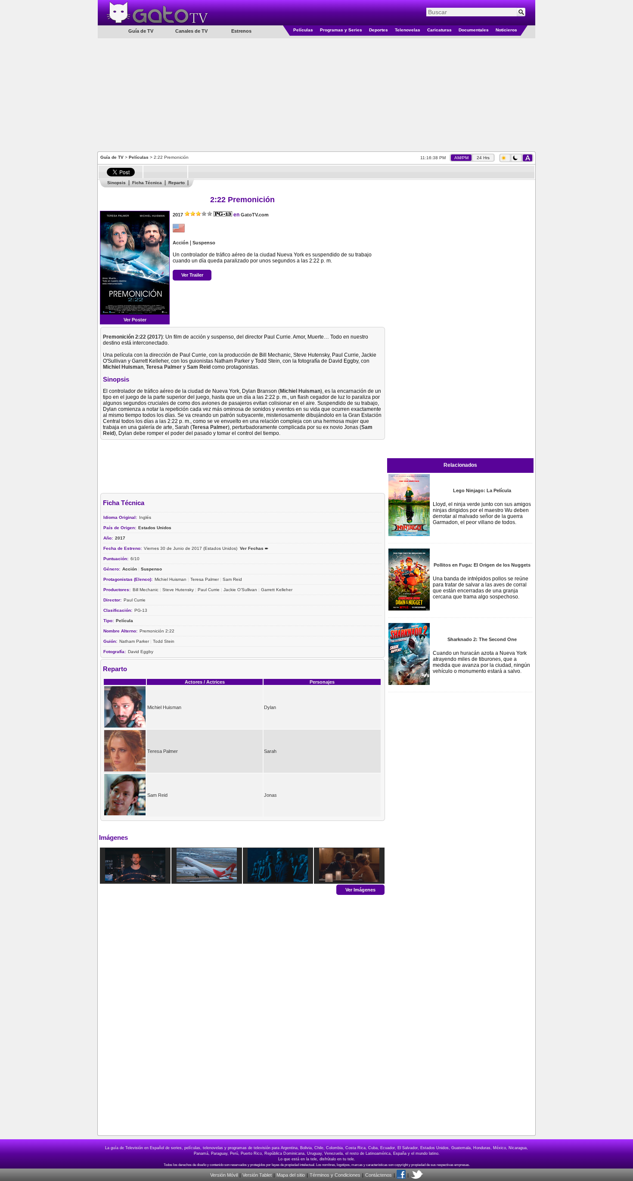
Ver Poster (135, 319)
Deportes (378, 30)
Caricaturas (439, 30)
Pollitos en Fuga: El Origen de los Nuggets (482, 564)
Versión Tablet (257, 1175)
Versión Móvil (224, 1175)
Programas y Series (341, 30)
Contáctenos (378, 1175)
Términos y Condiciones (335, 1175)
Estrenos (241, 31)
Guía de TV (112, 157)
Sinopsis (116, 182)
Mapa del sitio (290, 1175)
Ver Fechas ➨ (254, 548)
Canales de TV (191, 31)
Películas (303, 30)
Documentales (474, 30)
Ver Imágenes (360, 889)
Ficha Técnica (147, 182)
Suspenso (203, 242)
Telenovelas (407, 30)
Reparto (176, 182)
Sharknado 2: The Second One (482, 639)
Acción (181, 242)
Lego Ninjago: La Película (482, 490)
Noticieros (506, 30)
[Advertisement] (316, 94)
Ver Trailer (192, 275)
